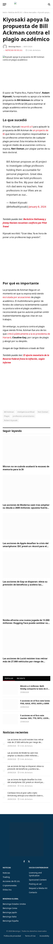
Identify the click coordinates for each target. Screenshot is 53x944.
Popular (9, 678)
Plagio (6, 416)
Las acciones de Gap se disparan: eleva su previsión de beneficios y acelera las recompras (25, 584)
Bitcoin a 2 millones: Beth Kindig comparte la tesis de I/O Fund (34, 689)
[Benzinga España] (25, 4)
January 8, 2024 (37, 206)
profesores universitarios (23, 416)
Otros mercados (30, 12)
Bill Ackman (9, 412)
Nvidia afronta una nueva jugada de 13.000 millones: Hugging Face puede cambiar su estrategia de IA (26, 623)
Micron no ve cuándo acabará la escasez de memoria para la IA (26, 468)
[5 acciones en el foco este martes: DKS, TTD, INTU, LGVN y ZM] (10, 719)
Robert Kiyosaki (11, 420)
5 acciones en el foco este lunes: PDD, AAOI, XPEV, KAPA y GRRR (35, 702)
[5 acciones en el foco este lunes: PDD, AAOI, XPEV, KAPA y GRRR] (10, 704)
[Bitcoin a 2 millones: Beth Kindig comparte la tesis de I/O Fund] (10, 689)
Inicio (5, 12)
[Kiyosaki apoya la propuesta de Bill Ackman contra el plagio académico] (26, 71)
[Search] (48, 4)
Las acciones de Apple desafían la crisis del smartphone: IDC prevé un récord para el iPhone (26, 546)
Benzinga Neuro (15, 46)
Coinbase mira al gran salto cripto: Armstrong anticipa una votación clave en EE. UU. (25, 796)
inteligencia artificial (25, 412)
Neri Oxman (43, 412)
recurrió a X (27, 126)
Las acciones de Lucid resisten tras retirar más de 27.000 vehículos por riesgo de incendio (25, 661)
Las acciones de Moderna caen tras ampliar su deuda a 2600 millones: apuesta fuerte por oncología (26, 507)
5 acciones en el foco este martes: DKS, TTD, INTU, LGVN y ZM (35, 718)
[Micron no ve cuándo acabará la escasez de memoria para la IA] (26, 449)
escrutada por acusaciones (16, 297)
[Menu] (4, 4)
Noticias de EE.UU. (15, 12)
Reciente (21, 678)
